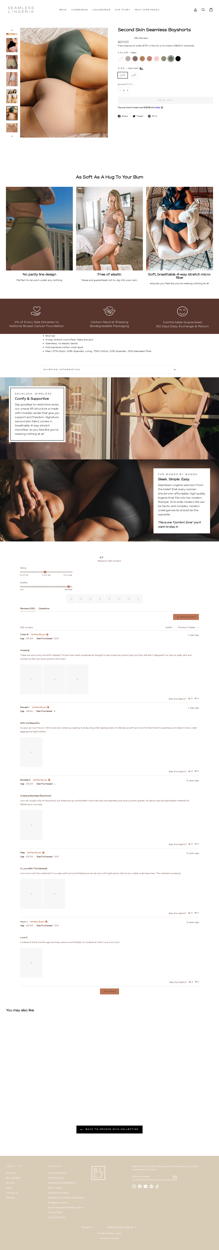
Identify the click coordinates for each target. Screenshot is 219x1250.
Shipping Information (58, 1193)
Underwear (79, 10)
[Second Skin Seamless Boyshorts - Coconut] (8, 1096)
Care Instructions (57, 1173)
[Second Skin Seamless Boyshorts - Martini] (12, 1096)
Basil (171, 59)
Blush (149, 59)
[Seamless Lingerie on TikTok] (157, 1186)
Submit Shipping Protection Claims (65, 1207)
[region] (105, 598)
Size (128, 68)
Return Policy (55, 1188)
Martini (128, 59)
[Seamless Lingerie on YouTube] (145, 1186)
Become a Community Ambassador (66, 1197)
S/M (122, 75)
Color (127, 52)
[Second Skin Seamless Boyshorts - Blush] (24, 1096)
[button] (71, 598)
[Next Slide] (140, 598)
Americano (135, 59)
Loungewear (101, 10)
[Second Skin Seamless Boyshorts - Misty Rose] (28, 1096)
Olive (164, 59)
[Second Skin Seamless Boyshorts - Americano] (16, 1096)
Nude (142, 59)
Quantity (125, 84)
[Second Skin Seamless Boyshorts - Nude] (20, 1096)
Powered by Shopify (109, 1238)
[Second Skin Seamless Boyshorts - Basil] (36, 1096)
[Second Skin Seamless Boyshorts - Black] (40, 1096)
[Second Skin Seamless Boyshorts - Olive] (32, 1096)
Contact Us (12, 1193)
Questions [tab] (44, 609)
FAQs (8, 1188)
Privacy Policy (55, 1212)
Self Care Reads (147, 10)
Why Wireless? (13, 1178)
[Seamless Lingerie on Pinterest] (151, 1186)
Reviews (10, 1183)
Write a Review (189, 617)
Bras (63, 10)
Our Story (122, 10)
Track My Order (56, 1178)
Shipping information (61, 369)
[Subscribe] (175, 1177)
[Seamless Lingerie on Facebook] (140, 1186)
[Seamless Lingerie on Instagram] (134, 1186)
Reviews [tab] (27, 609)
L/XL (134, 75)
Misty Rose (157, 59)
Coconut (121, 59)
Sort (170, 628)
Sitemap (10, 1197)
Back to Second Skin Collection (111, 1129)
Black (178, 59)
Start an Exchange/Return (62, 1183)
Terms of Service (56, 1217)
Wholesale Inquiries (57, 1202)
